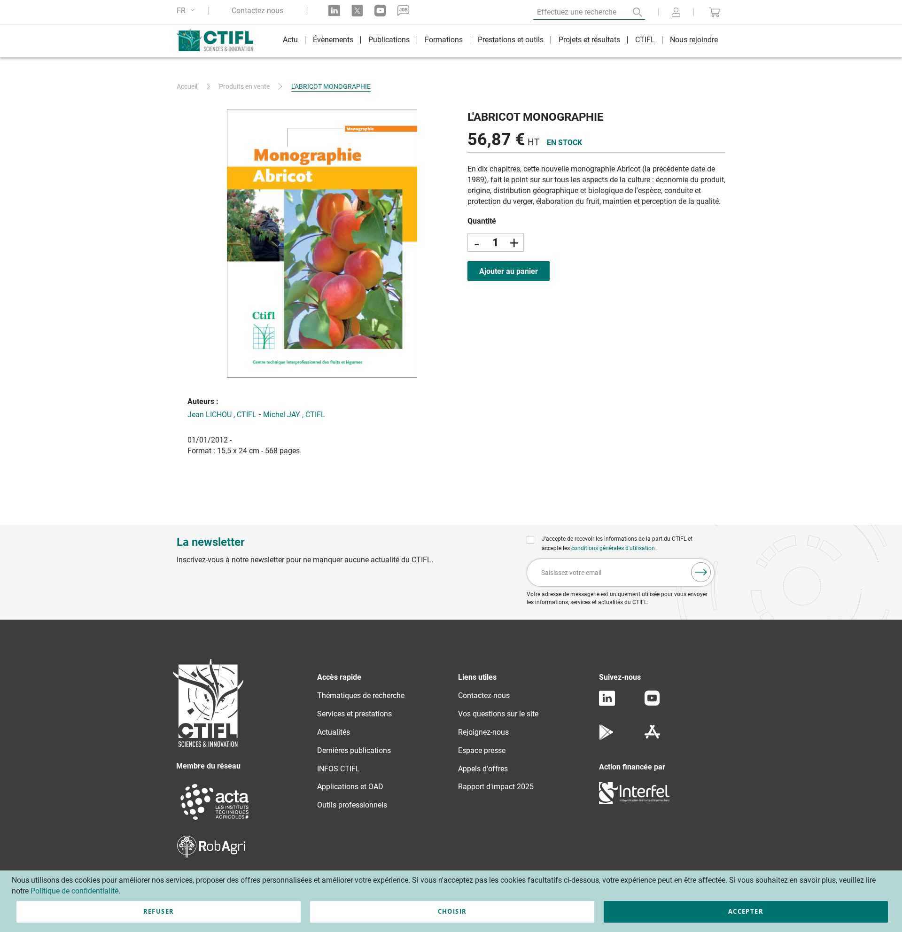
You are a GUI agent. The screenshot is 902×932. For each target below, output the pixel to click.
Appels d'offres (483, 768)
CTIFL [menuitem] (645, 39)
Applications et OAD (350, 786)
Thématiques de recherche (360, 695)
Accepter (745, 911)
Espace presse (481, 750)
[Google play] (606, 737)
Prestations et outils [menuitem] (511, 39)
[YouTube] (652, 703)
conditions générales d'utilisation (613, 548)
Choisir (452, 911)
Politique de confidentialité (74, 890)
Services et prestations (354, 713)
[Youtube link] (380, 10)
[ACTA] (214, 820)
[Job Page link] (403, 10)
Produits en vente (244, 86)
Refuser (158, 911)
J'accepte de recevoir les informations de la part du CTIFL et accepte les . (617, 543)
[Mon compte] (676, 13)
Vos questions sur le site (498, 713)
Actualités (333, 732)
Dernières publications (354, 750)
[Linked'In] (607, 703)
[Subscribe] (701, 572)
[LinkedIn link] (334, 10)
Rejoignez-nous (483, 732)
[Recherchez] (631, 12)
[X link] (357, 10)
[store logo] (220, 40)
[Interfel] (634, 801)
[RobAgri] (211, 855)
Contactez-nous (257, 11)
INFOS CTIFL (338, 768)
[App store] (652, 737)
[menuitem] (290, 41)
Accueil (187, 86)
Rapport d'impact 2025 (496, 786)
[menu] (500, 41)
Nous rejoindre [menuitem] (694, 39)
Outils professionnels (352, 804)
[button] (187, 10)
